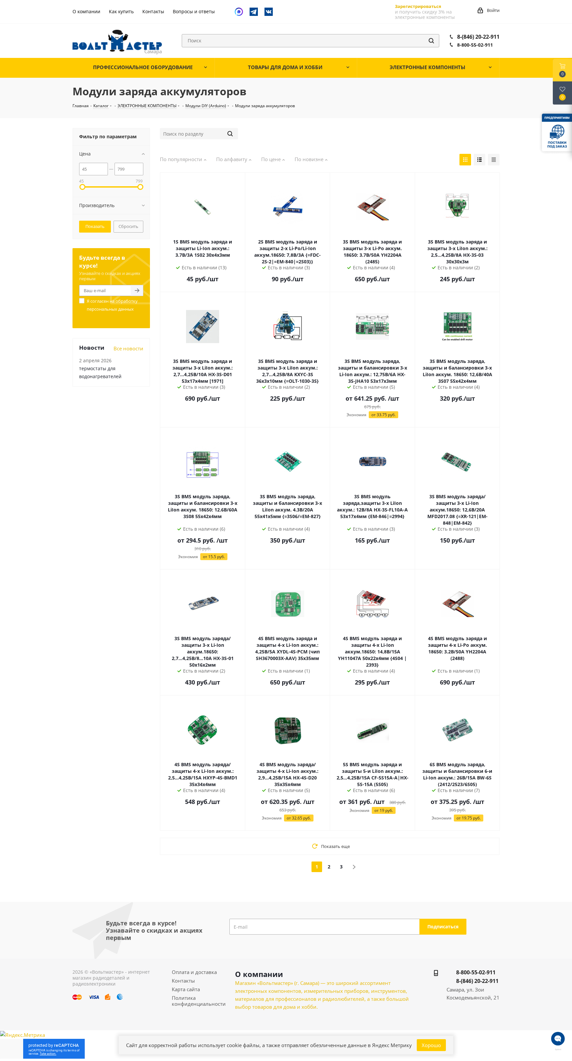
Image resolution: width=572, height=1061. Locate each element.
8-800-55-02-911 (475, 45)
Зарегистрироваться (418, 6)
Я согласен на (112, 305)
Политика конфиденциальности (199, 1001)
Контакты (183, 980)
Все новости (128, 348)
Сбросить (128, 226)
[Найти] (431, 40)
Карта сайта (186, 989)
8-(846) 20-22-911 (478, 36)
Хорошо (431, 1045)
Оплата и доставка (194, 972)
